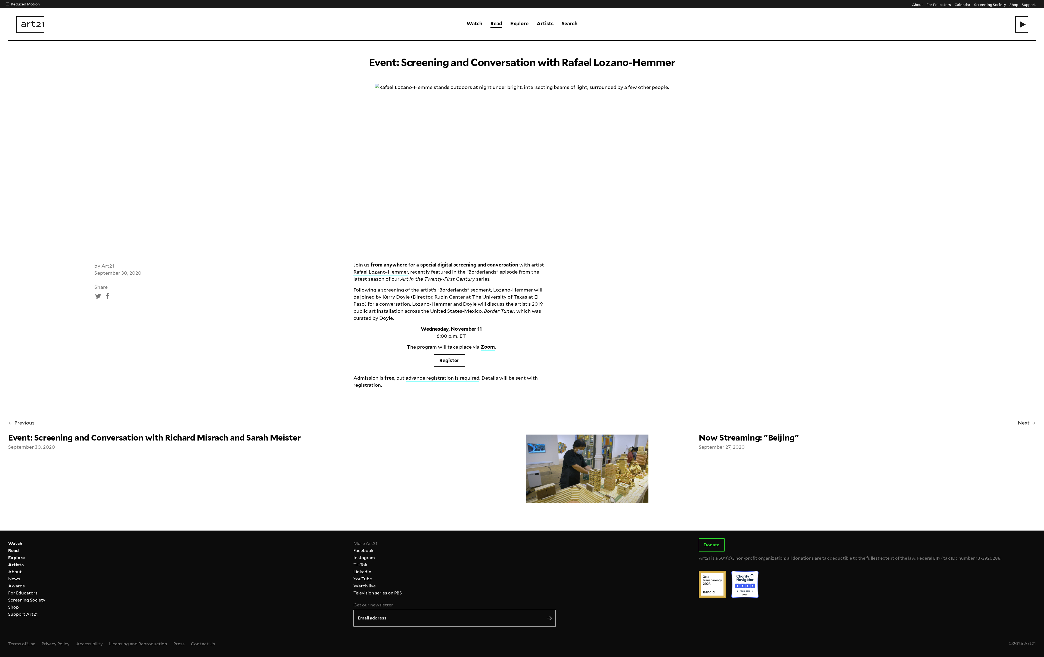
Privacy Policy (56, 643)
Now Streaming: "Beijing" (749, 437)
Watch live (364, 585)
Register (449, 360)
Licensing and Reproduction (138, 643)
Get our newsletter (373, 605)
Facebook (363, 550)
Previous (24, 423)
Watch (474, 23)
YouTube (362, 578)
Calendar (963, 4)
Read (496, 23)
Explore (519, 23)
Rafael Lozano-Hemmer (380, 272)
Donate (711, 544)
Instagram (364, 557)
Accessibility (89, 643)
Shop (1013, 4)
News (14, 578)
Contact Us (203, 643)
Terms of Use (21, 643)
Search (569, 23)
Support (1029, 4)
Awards (16, 585)
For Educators (939, 4)
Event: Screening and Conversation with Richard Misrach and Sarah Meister (154, 437)
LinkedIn (362, 571)
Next (1024, 423)
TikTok (360, 564)
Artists (545, 23)
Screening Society (990, 4)
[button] (1021, 24)
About (917, 4)
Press (179, 643)
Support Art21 (23, 614)
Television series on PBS (377, 593)
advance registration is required (442, 378)
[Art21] (30, 24)
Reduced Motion (25, 4)
